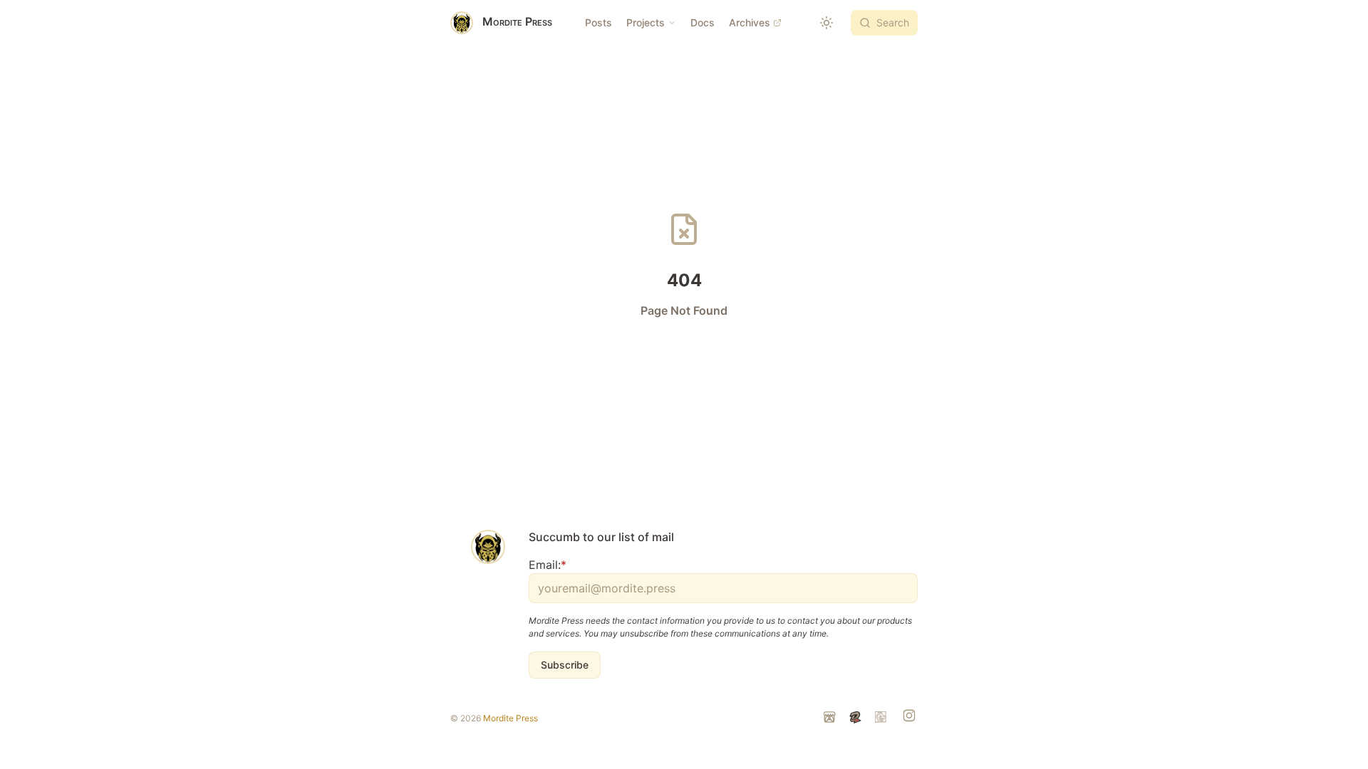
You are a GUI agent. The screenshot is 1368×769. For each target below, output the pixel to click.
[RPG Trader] (882, 718)
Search (892, 22)
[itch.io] (831, 718)
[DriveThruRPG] (856, 718)
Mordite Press (510, 718)
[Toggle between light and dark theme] (826, 23)
